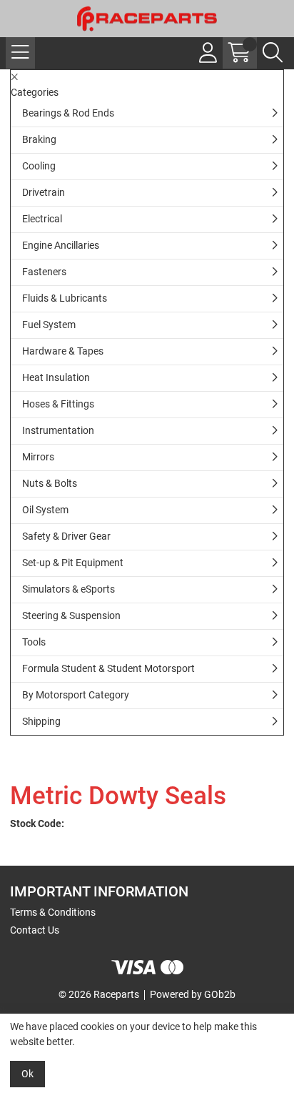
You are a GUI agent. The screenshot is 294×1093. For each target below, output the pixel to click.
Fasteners (44, 271)
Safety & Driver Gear (66, 536)
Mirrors (38, 457)
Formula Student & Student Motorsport (108, 668)
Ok (27, 1073)
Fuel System (49, 324)
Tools (34, 642)
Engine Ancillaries (60, 245)
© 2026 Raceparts (99, 994)
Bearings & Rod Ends (68, 113)
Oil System (45, 509)
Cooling (39, 166)
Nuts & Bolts (49, 483)
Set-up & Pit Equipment (72, 562)
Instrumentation (58, 430)
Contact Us (34, 930)
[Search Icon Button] (272, 53)
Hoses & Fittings (58, 404)
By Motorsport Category (75, 695)
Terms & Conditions (53, 912)
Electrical (42, 218)
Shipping (41, 721)
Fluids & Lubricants (64, 298)
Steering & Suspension (71, 615)
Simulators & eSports (68, 589)
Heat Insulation (56, 377)
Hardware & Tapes (62, 351)
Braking (39, 139)
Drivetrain (43, 192)
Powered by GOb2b (192, 994)
